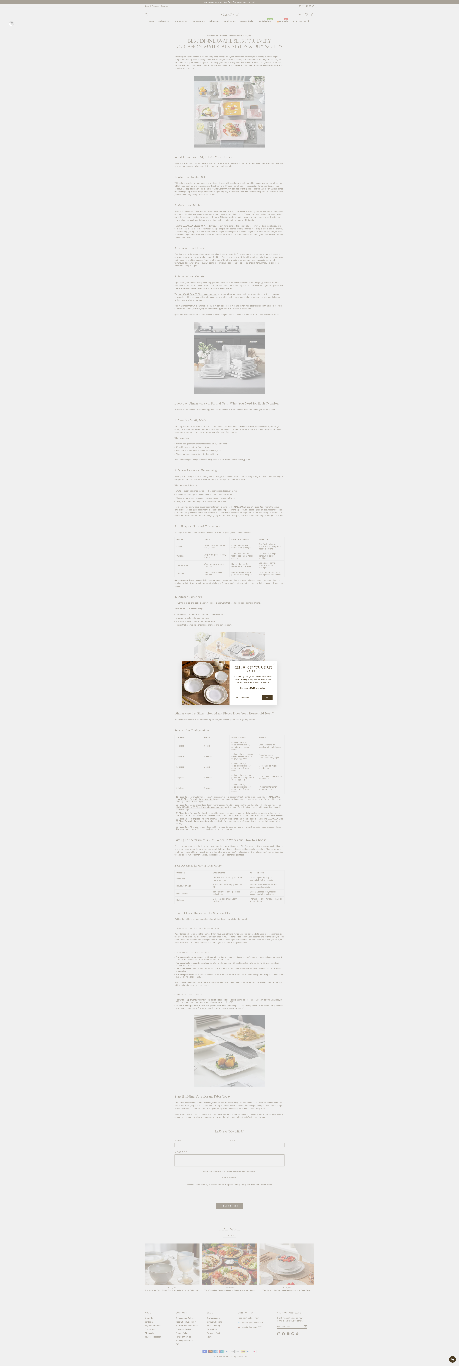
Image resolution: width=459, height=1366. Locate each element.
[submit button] (267, 697)
